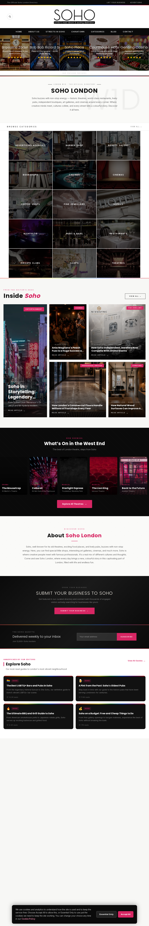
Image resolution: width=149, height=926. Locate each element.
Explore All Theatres (74, 504)
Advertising (136, 2)
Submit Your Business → (75, 611)
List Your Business (116, 2)
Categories (97, 31)
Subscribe (127, 637)
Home (19, 31)
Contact (128, 31)
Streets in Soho (55, 31)
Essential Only (106, 914)
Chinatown (78, 31)
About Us (33, 31)
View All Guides (137, 660)
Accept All (126, 914)
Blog (113, 31)
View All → (136, 126)
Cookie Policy (28, 919)
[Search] (10, 17)
